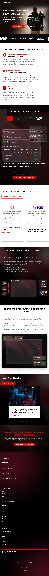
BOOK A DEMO (31, 26)
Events (3, 541)
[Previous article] (22, 421)
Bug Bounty (4, 466)
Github (3, 521)
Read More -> (4, 232)
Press (3, 539)
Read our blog (8, 383)
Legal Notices (24, 570)
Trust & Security (5, 534)
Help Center (5, 516)
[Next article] (26, 421)
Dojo (3, 496)
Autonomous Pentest (7, 471)
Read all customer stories (12, 196)
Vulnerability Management (8, 476)
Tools (3, 491)
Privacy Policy (24, 567)
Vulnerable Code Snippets (8, 501)
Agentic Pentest (6, 473)
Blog (3, 508)
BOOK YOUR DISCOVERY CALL (24, 444)
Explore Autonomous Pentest (24, 177)
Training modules (6, 498)
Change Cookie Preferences (24, 562)
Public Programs (6, 488)
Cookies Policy (24, 565)
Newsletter (4, 524)
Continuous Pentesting (7, 468)
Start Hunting (5, 486)
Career (3, 536)
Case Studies (5, 511)
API (2, 519)
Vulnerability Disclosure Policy (9, 478)
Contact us (18, 26)
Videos (3, 513)
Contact (4, 544)
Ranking (4, 493)
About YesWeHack (6, 531)
